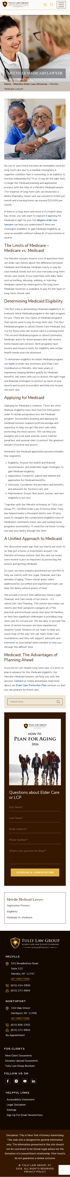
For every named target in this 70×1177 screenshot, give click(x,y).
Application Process (18, 905)
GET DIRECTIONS (20, 978)
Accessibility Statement (21, 1099)
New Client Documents (18, 1055)
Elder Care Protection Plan (31, 685)
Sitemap (11, 1110)
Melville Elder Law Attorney (30, 84)
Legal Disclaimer (16, 1105)
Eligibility (12, 911)
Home (7, 84)
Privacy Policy (35, 1171)
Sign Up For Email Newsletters (25, 1115)
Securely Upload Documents (21, 1061)
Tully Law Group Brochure (20, 1066)
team (11, 364)
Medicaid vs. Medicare (19, 917)
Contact (18, 681)
